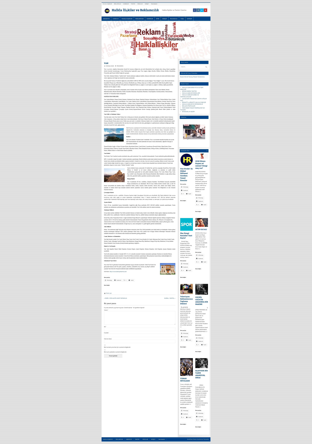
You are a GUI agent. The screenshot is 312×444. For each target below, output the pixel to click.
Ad (105, 326)
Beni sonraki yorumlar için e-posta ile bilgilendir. (117, 347)
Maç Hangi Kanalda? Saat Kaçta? (186, 235)
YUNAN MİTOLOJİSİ (185, 379)
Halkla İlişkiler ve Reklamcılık (135, 10)
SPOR (157, 18)
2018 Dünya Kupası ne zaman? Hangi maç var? (201, 164)
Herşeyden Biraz (185, 150)
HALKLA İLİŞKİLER (107, 4)
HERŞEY (147, 4)
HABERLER (126, 4)
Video (182, 18)
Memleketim (154, 4)
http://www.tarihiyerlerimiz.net (118, 271)
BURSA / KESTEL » (169, 298)
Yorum (106, 310)
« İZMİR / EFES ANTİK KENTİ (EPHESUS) (115, 298)
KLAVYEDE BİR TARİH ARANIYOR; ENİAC (201, 374)
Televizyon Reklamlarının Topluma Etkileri (186, 300)
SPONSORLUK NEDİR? (188, 111)
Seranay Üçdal (110, 65)
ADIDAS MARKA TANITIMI (189, 91)
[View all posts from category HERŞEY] (206, 151)
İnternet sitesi (108, 339)
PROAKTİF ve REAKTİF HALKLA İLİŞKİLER (194, 102)
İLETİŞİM (189, 18)
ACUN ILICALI (201, 229)
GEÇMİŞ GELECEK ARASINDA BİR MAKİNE (201, 300)
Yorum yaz (109, 293)
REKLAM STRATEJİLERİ (188, 106)
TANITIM (133, 4)
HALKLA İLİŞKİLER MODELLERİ (191, 93)
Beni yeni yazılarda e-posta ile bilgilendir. (115, 352)
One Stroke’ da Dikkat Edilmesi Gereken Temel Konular (186, 174)
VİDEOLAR (140, 4)
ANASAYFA (106, 18)
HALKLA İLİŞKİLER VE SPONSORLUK (192, 104)
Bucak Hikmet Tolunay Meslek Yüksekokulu (192, 77)
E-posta (106, 332)
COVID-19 (116, 18)
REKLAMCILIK (117, 4)
